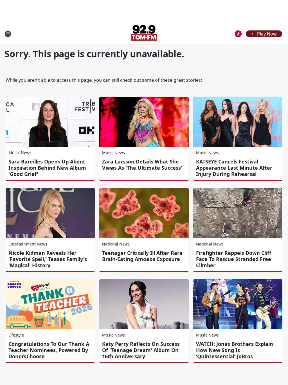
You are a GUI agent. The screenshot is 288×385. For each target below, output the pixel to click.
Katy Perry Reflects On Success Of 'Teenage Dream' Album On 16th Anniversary (141, 350)
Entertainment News (27, 244)
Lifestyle (16, 335)
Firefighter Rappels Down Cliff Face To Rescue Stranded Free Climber (233, 259)
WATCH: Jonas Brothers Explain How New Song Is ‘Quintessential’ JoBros (234, 350)
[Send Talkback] (238, 33)
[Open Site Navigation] (7, 33)
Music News (19, 152)
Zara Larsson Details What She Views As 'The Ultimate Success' (142, 164)
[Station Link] (144, 34)
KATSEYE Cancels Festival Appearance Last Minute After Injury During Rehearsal (234, 167)
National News (116, 244)
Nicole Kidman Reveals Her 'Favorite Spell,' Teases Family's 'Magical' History (47, 259)
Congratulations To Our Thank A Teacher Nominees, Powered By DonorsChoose (48, 350)
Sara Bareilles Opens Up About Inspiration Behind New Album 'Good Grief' (47, 167)
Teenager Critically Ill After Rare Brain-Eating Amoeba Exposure (142, 256)
